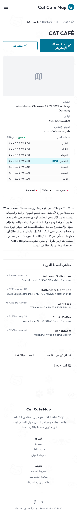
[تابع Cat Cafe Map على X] (42, 502)
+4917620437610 (59, 121)
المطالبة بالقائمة (24, 355)
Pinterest (30, 190)
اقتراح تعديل (60, 365)
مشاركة (18, 45)
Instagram (61, 190)
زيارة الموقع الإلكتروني (59, 46)
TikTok (45, 190)
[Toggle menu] (6, 7)
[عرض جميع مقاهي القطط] (72, 21)
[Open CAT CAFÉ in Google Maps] (38, 76)
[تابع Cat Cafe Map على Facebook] (34, 502)
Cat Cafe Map (52, 7)
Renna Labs (46, 508)
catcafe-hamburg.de (57, 131)
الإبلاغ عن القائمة (57, 355)
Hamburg (47, 22)
